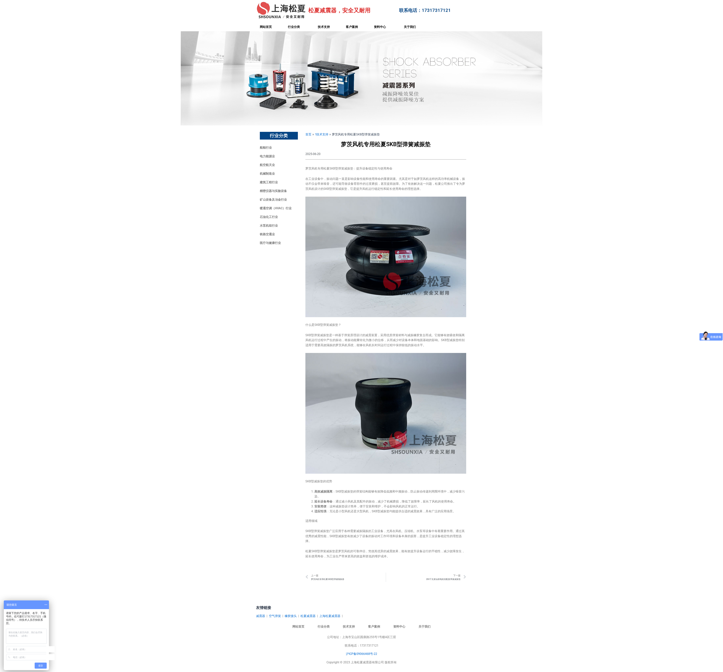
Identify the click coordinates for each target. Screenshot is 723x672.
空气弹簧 (275, 616)
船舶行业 (266, 147)
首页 (308, 134)
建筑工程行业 (269, 182)
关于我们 (410, 27)
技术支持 (324, 27)
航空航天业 (267, 165)
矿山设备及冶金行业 (273, 199)
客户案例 (352, 27)
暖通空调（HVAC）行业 (276, 208)
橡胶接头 (291, 616)
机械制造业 (267, 173)
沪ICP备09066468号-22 (361, 654)
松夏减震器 (308, 616)
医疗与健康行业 (270, 243)
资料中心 (380, 27)
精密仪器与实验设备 (273, 191)
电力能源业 (267, 156)
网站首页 (266, 27)
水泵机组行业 (269, 225)
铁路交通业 (267, 234)
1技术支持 (321, 134)
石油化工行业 (269, 217)
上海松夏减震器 (329, 616)
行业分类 (294, 27)
